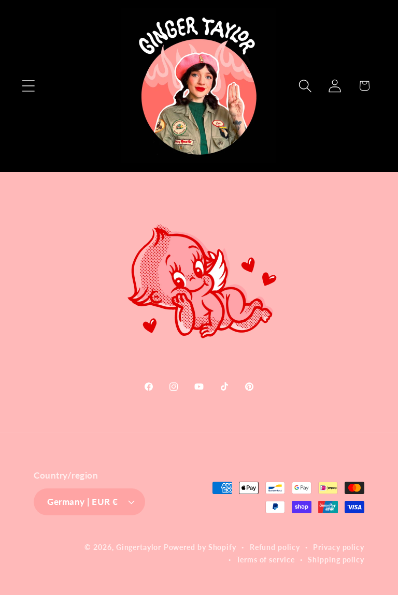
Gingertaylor (138, 547)
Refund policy (275, 547)
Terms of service (265, 559)
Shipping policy (336, 559)
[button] (28, 85)
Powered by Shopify (200, 547)
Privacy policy (338, 547)
